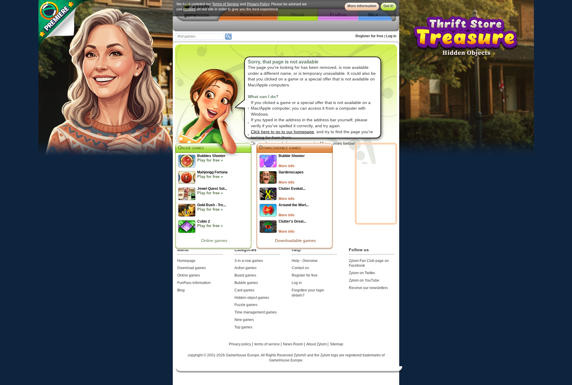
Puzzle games (245, 305)
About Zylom (316, 344)
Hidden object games (251, 298)
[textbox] (200, 36)
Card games (244, 290)
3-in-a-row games (248, 261)
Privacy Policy (258, 4)
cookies (189, 9)
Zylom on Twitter (362, 273)
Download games (191, 268)
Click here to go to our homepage (282, 131)
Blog (181, 290)
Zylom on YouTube (364, 280)
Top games (243, 327)
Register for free (369, 36)
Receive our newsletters (368, 288)
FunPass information (194, 283)
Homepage (186, 261)
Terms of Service (225, 4)
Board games (245, 275)
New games (244, 320)
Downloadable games (280, 147)
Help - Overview (305, 261)
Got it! (388, 6)
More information (361, 6)
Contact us (300, 268)
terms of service (267, 344)
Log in (391, 36)
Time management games (255, 312)
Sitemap (336, 344)
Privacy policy (240, 344)
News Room (293, 344)
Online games (214, 240)
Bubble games (246, 283)
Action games (245, 268)
